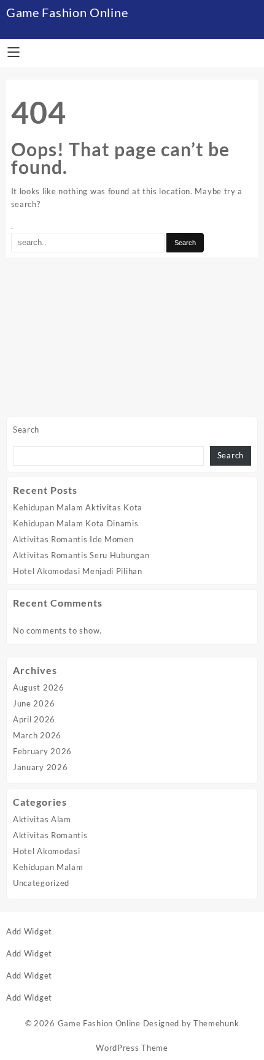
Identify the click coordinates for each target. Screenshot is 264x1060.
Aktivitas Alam (42, 819)
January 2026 (40, 767)
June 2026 (34, 703)
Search (26, 429)
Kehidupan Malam (48, 867)
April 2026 (34, 719)
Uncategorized (41, 883)
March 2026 (37, 735)
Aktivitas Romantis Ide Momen (73, 539)
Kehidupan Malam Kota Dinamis (76, 523)
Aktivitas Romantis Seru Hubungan (81, 555)
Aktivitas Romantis (50, 835)
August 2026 (38, 687)
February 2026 (42, 751)
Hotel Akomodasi (46, 851)
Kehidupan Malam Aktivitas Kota (77, 507)
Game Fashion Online (67, 12)
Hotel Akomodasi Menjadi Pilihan (77, 571)
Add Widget (29, 931)
